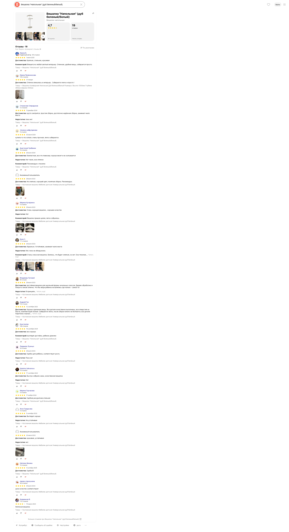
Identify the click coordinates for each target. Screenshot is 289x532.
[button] (19, 36)
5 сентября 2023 (31, 413)
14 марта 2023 (31, 504)
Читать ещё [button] (40, 291)
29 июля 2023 (30, 486)
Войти (278, 5)
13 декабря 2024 (31, 110)
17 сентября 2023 (32, 373)
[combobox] (49, 4)
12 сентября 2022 (32, 307)
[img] (20, 57)
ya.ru (79, 525)
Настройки (64, 525)
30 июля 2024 (31, 135)
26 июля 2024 (30, 153)
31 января (29, 80)
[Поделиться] (93, 13)
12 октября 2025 (31, 468)
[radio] (17, 71)
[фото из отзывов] (19, 94)
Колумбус (23, 525)
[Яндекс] (17, 4)
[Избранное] (268, 4)
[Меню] (284, 4)
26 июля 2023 (30, 207)
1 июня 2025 (30, 57)
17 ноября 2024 (31, 395)
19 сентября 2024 (32, 329)
